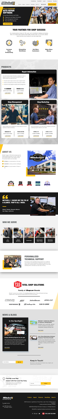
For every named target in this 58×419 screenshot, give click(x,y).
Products (19, 4)
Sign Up (19, 362)
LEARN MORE (8, 93)
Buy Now (55, 1)
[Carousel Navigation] (29, 235)
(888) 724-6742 (7, 403)
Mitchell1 (8, 3)
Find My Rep (33, 1)
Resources (28, 4)
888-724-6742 (43, 4)
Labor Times (45, 401)
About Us (37, 4)
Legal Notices (34, 401)
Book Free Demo (52, 4)
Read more (7, 347)
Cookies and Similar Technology (45, 404)
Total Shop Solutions (29, 293)
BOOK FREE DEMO (8, 23)
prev (1, 235)
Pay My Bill (39, 1)
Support (23, 4)
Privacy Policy (40, 401)
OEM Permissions (27, 401)
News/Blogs (33, 4)
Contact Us (49, 1)
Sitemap (53, 404)
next (56, 235)
